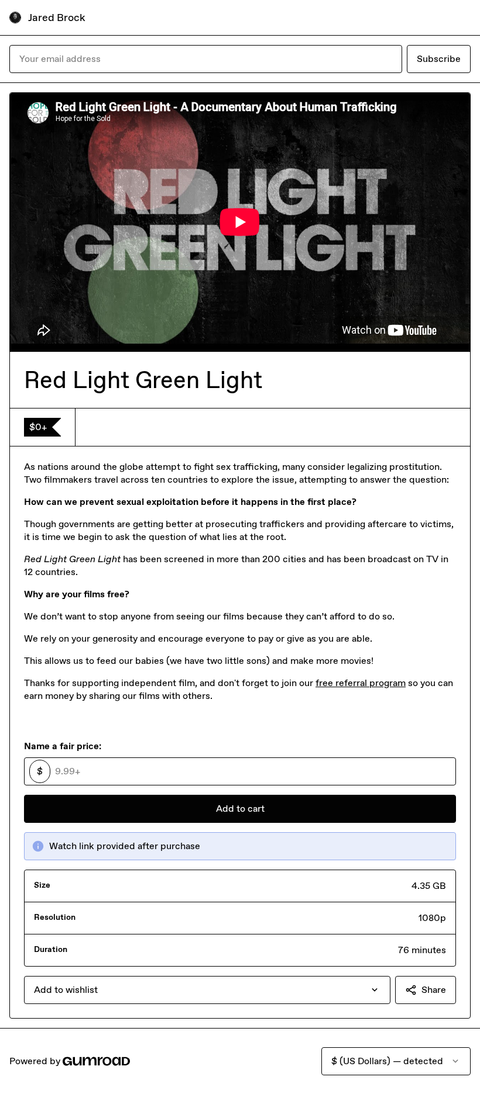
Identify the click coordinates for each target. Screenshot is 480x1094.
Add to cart (240, 808)
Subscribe (439, 58)
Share (433, 989)
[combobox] (207, 990)
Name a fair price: (62, 746)
